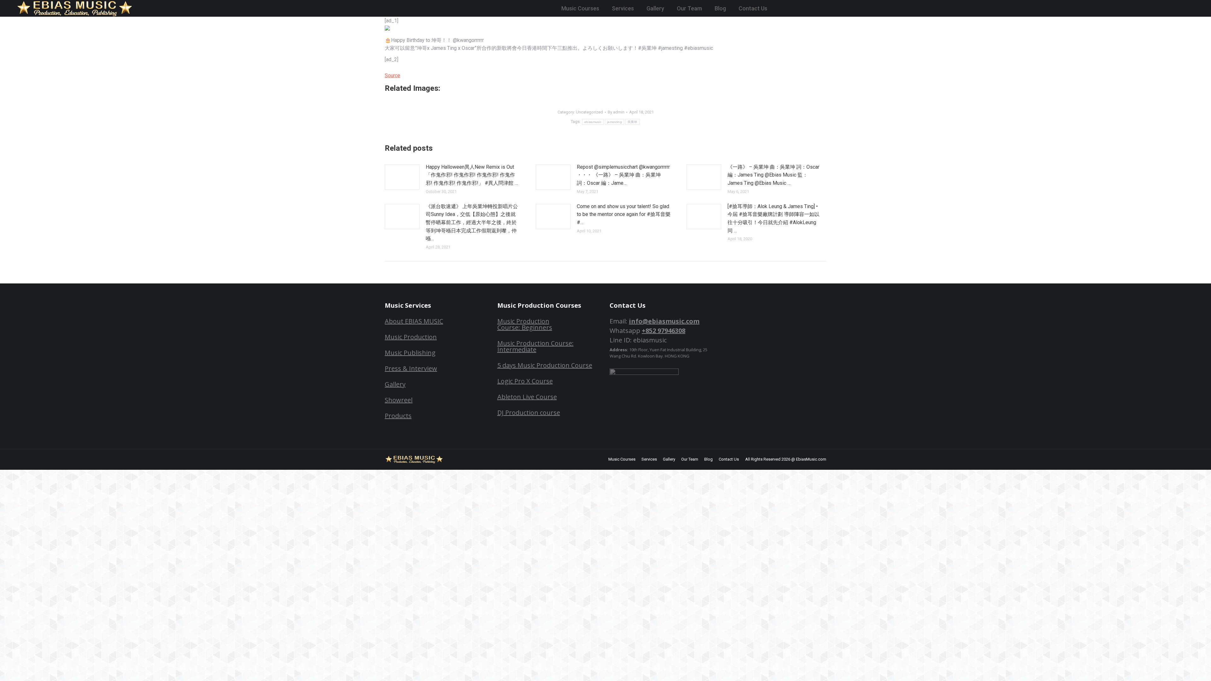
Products (398, 415)
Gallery (395, 384)
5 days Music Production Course (544, 365)
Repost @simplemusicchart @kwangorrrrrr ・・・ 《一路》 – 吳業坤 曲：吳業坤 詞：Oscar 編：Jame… (623, 175)
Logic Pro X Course (525, 381)
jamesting (614, 122)
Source (392, 76)
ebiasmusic (592, 122)
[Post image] (402, 177)
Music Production (411, 337)
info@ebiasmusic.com (664, 321)
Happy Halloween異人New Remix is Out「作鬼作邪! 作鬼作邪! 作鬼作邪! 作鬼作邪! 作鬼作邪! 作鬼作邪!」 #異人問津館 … (472, 175)
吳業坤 (632, 122)
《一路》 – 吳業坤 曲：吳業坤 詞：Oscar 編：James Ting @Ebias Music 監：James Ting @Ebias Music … (773, 175)
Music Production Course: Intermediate (535, 346)
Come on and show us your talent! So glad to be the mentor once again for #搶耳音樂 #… (623, 214)
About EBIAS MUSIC (414, 321)
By (616, 112)
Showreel (398, 400)
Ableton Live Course (527, 397)
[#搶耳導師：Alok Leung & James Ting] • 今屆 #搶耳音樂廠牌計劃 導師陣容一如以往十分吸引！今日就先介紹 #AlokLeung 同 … (773, 218)
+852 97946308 (663, 330)
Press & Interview (411, 368)
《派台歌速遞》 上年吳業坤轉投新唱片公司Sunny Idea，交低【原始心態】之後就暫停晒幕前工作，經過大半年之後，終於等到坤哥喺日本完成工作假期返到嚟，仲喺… (472, 222)
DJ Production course (528, 412)
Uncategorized (589, 112)
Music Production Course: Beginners (524, 324)
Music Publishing (410, 352)
